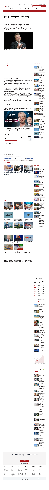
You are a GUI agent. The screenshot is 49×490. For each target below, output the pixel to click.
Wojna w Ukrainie (22, 12)
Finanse (12, 470)
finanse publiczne (18, 156)
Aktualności (12, 473)
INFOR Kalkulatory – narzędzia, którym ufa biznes (14, 137)
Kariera (19, 469)
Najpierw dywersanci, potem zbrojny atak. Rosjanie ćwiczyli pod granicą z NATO (28, 252)
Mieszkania (26, 468)
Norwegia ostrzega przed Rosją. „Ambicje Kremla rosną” (8, 242)
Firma (11, 468)
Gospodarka (12, 472)
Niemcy (5, 469)
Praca (19, 466)
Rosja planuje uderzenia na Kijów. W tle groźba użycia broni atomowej (18, 242)
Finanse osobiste (12, 12)
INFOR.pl (20, 4)
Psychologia (40, 475)
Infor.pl (26, 472)
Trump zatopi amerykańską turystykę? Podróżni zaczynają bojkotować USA (9, 155)
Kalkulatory (19, 472)
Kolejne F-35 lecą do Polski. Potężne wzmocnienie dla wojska (8, 219)
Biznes (12, 466)
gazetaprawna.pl (40, 4)
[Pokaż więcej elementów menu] (45, 9)
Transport (33, 466)
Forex (39, 469)
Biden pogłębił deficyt (9, 65)
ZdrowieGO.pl (32, 4)
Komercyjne (26, 469)
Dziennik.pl (33, 472)
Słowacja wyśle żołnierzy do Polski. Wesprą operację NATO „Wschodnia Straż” (28, 242)
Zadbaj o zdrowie (28, 12)
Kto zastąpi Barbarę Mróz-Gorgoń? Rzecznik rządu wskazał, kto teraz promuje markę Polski (28, 229)
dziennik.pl (24, 4)
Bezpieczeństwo (6, 472)
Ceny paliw (17, 12)
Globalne (5, 474)
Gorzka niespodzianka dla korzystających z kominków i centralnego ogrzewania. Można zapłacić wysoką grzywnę (18, 210)
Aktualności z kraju (6, 475)
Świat (6, 14)
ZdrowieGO (40, 472)
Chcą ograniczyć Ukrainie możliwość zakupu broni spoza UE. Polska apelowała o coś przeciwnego (18, 261)
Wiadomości (33, 473)
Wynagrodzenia (19, 468)
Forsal (4, 14)
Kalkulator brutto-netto (20, 473)
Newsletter (36, 4)
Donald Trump (9, 156)
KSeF (11, 469)
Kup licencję (14, 143)
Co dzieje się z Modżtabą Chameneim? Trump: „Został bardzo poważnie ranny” (18, 252)
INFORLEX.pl (27, 4)
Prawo (25, 473)
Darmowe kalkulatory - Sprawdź (11, 140)
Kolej (32, 469)
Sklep (44, 4)
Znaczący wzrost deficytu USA (10, 63)
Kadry (25, 474)
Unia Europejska (6, 470)
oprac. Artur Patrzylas (6, 19)
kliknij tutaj (28, 463)
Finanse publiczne (13, 474)
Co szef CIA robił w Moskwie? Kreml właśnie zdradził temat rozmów (28, 261)
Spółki (39, 468)
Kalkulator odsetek (20, 475)
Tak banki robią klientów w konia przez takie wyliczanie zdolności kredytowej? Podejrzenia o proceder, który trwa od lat (8, 173)
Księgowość (26, 475)
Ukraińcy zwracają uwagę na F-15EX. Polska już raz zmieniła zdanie (28, 219)
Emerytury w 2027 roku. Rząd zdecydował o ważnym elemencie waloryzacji (28, 210)
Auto (32, 475)
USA (8, 14)
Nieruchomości (27, 466)
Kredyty (12, 475)
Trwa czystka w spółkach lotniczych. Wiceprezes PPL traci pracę (8, 229)
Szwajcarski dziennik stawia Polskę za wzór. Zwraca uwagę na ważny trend (8, 261)
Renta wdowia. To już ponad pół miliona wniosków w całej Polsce (28, 172)
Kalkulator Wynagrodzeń (20, 474)
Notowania (40, 466)
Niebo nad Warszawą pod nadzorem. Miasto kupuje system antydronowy (17, 229)
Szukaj (44, 6)
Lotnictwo (33, 470)
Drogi (32, 468)
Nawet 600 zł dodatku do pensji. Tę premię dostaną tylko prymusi (18, 172)
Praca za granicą (20, 470)
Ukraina (5, 468)
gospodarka (13, 156)
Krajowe (5, 473)
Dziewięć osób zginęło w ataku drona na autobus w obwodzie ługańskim (8, 252)
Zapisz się (24, 460)
